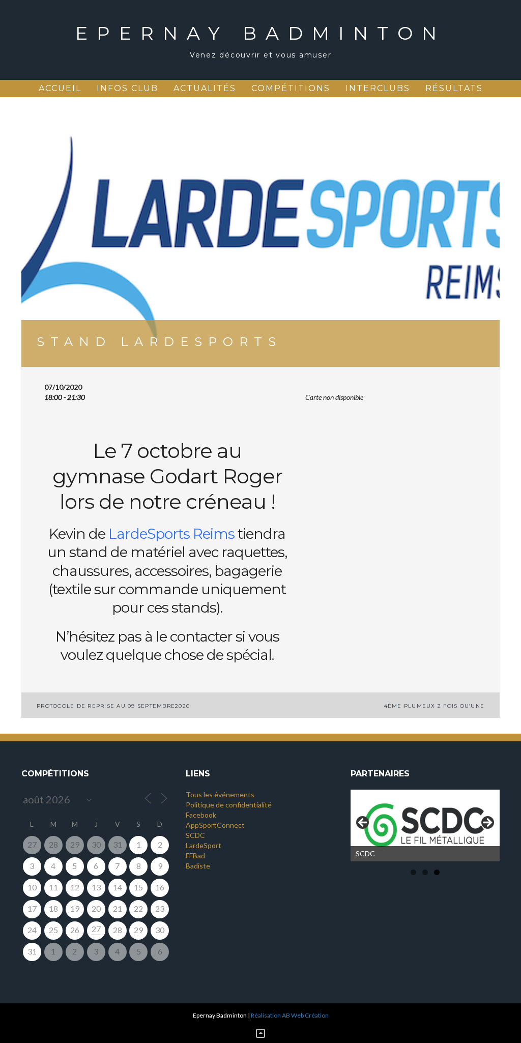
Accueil (60, 88)
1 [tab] (413, 872)
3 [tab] (437, 872)
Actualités (204, 88)
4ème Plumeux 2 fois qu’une (434, 706)
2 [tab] (425, 872)
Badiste (198, 865)
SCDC (195, 835)
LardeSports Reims (171, 533)
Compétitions (290, 88)
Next (487, 823)
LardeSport (203, 845)
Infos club (127, 88)
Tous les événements (220, 794)
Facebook (201, 814)
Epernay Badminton (260, 33)
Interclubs (377, 88)
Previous (363, 823)
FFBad (195, 855)
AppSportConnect (215, 825)
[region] (425, 825)
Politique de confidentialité (229, 804)
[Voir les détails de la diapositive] (425, 825)
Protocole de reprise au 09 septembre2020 (113, 706)
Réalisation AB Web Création (290, 1015)
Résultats (454, 88)
